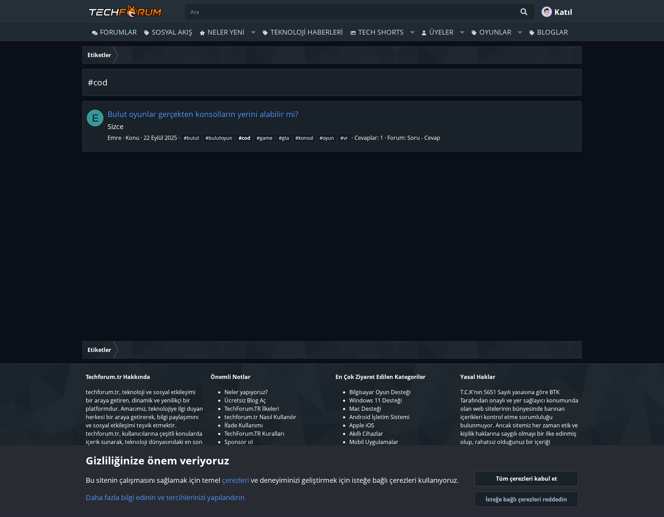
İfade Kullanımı (243, 425)
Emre (114, 138)
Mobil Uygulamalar (373, 442)
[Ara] (524, 11)
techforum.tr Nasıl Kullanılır (260, 417)
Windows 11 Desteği (375, 400)
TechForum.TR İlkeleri (251, 408)
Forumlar (118, 32)
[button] (253, 32)
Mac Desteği (365, 408)
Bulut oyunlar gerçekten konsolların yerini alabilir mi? (203, 114)
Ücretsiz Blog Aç (245, 400)
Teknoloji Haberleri (306, 32)
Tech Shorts (381, 32)
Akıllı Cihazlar (366, 433)
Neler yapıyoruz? (246, 392)
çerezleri (235, 480)
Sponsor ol (238, 442)
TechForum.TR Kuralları (254, 433)
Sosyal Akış (172, 32)
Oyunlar (495, 32)
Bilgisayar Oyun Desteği (380, 392)
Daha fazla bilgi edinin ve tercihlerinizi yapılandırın (165, 497)
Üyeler (441, 32)
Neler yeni (226, 32)
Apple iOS (361, 425)
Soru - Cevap (423, 138)
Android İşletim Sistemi (379, 417)
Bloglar (552, 32)
